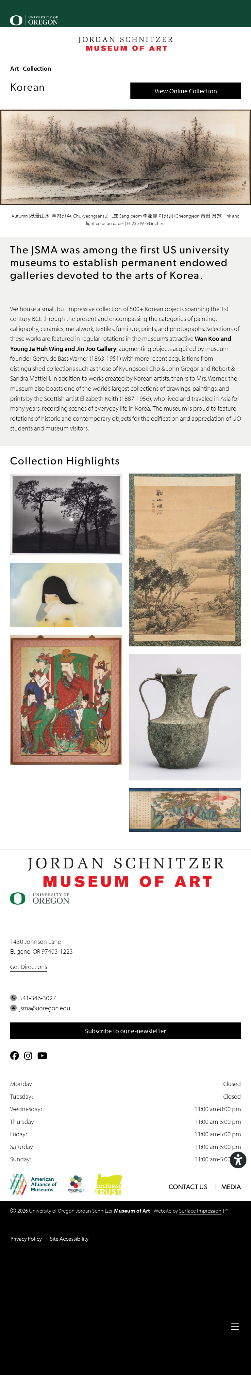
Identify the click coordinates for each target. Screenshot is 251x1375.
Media (231, 1187)
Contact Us (188, 1187)
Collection (37, 68)
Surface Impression (200, 1210)
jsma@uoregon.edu (43, 1008)
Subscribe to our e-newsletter (125, 1030)
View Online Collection (186, 90)
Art (14, 68)
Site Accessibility (69, 1239)
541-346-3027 (36, 997)
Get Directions (28, 966)
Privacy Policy (26, 1239)
